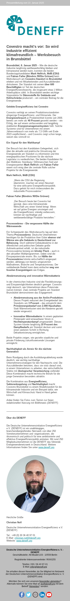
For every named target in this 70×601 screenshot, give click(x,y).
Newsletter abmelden (49, 581)
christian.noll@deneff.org (27, 538)
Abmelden (34, 586)
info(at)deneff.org (38, 567)
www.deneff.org (46, 447)
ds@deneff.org (48, 584)
